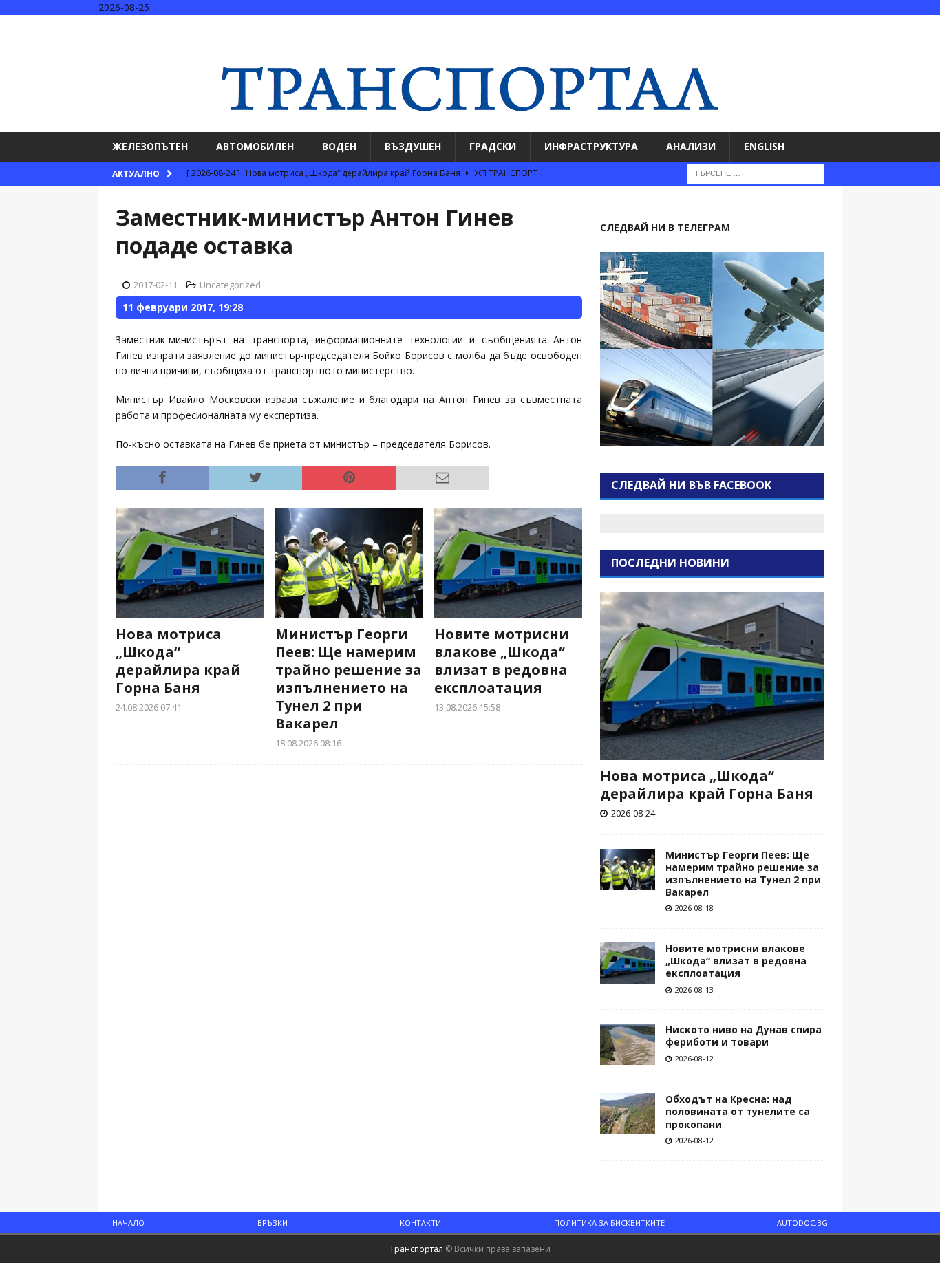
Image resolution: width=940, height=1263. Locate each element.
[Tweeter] (901, 27)
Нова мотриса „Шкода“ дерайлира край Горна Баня (178, 661)
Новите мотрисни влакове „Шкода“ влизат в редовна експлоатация (501, 661)
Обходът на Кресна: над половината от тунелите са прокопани (737, 1111)
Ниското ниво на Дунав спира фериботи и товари (743, 1035)
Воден (339, 146)
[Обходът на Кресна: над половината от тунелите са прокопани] (627, 1113)
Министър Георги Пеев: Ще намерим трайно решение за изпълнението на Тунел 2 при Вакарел (348, 679)
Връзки (272, 1223)
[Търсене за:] (755, 172)
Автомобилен (255, 146)
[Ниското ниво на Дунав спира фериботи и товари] (627, 1044)
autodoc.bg (802, 1223)
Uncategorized (230, 285)
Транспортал (416, 1249)
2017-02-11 (155, 285)
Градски (492, 146)
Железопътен (150, 146)
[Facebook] (874, 27)
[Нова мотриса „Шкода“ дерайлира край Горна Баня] (190, 563)
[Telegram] (928, 27)
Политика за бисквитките (609, 1223)
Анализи (691, 146)
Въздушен (413, 146)
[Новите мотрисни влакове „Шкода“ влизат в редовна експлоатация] (508, 563)
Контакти (420, 1223)
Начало (128, 1223)
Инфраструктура (591, 146)
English (764, 146)
